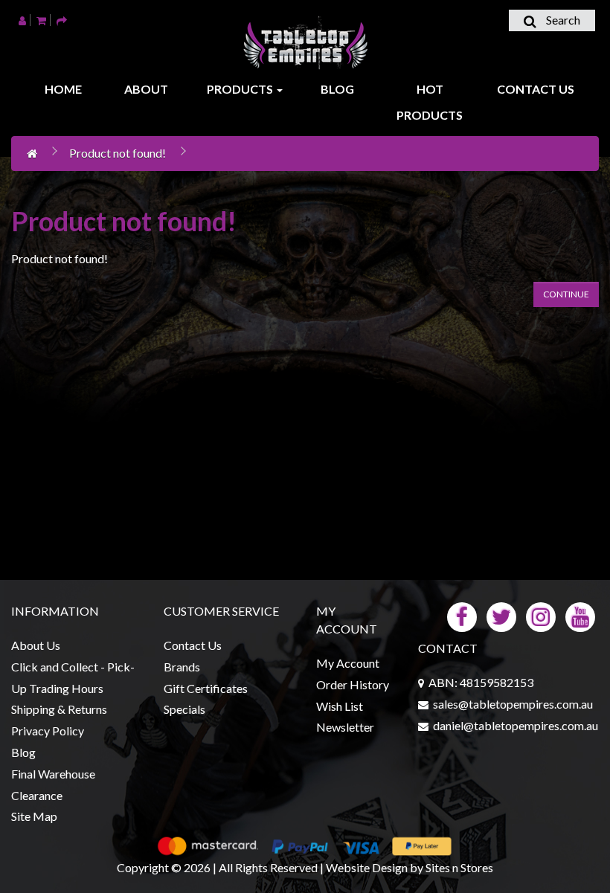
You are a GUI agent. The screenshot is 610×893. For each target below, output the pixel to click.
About (146, 89)
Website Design (367, 867)
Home (63, 89)
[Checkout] (62, 20)
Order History (352, 684)
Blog (337, 89)
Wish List (339, 706)
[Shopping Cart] (41, 20)
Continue (566, 294)
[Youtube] (580, 615)
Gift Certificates (206, 688)
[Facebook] (462, 615)
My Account (347, 663)
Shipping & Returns (59, 709)
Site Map (34, 816)
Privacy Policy (47, 730)
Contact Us (535, 89)
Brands (182, 667)
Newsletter (345, 727)
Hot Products (429, 102)
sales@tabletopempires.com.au (513, 704)
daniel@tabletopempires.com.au (515, 725)
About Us (35, 645)
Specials (184, 709)
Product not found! (117, 153)
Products (241, 89)
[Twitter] (501, 615)
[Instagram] (541, 615)
